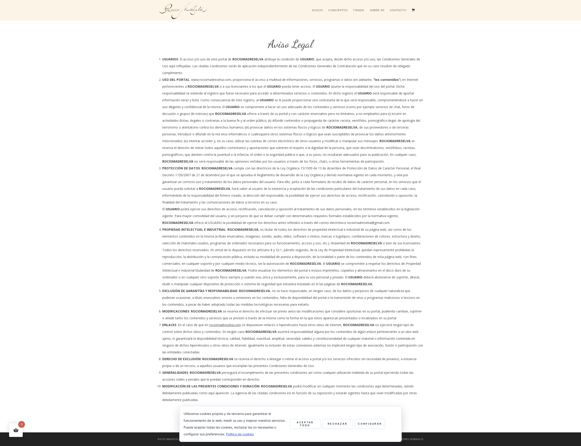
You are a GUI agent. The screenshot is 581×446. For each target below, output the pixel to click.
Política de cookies (240, 434)
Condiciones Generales (407, 439)
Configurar (370, 423)
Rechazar (337, 423)
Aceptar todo (305, 424)
